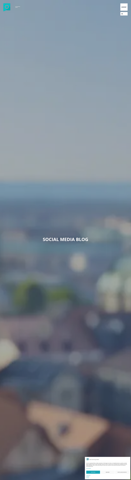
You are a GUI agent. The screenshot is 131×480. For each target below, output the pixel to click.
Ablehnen (107, 472)
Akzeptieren (93, 472)
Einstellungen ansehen (122, 472)
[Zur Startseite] (7, 7)
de (122, 14)
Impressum (87, 477)
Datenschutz (87, 476)
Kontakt (123, 7)
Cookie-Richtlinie (88, 475)
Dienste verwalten (88, 468)
